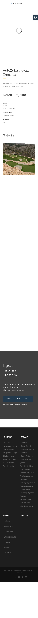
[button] (35, 17)
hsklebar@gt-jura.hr (27, 493)
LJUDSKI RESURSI (10, 537)
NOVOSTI (7, 548)
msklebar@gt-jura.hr (27, 449)
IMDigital (24, 570)
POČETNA (7, 521)
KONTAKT (7, 553)
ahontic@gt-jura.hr (26, 506)
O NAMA (7, 542)
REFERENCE (8, 526)
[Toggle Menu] (25, 3)
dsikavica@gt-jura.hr (27, 473)
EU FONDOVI (8, 532)
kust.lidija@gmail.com (27, 483)
